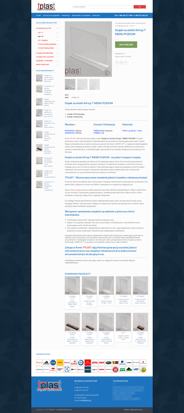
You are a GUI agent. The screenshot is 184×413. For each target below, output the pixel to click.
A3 (124, 387)
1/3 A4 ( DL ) (117, 387)
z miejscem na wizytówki (121, 399)
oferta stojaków (76, 190)
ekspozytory (138, 390)
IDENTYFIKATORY (42, 64)
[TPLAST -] (46, 6)
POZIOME (128, 57)
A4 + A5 (133, 387)
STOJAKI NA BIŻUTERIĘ (44, 53)
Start (38, 15)
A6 (131, 390)
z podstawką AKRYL (46, 48)
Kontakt (96, 15)
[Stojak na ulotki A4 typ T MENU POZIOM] (88, 49)
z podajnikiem (135, 399)
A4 (119, 57)
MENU (122, 57)
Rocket (145, 410)
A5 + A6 (126, 390)
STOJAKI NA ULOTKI (43, 28)
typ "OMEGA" (43, 40)
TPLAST (73, 138)
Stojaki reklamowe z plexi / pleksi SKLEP (130, 23)
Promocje (66, 15)
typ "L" (40, 33)
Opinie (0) (75, 97)
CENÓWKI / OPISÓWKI (44, 61)
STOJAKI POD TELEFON (44, 57)
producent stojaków (81, 15)
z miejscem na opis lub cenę (122, 396)
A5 (120, 390)
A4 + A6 (140, 387)
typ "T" (41, 37)
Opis (66, 97)
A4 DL (115, 390)
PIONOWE (123, 393)
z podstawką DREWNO (47, 44)
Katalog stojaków (51, 15)
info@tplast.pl (85, 400)
